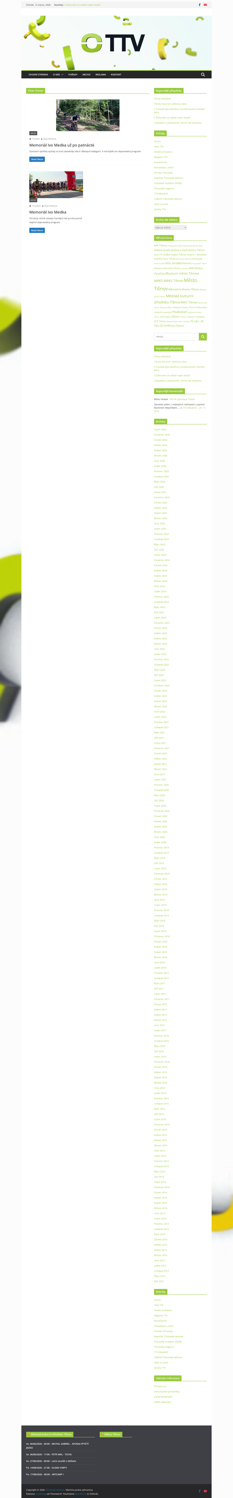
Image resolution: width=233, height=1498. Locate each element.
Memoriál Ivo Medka (47, 212)
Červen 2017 (160, 1004)
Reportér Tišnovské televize (168, 177)
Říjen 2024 (159, 544)
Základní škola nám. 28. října (178, 321)
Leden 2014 (160, 1218)
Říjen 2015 (159, 1108)
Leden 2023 (160, 654)
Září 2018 (159, 925)
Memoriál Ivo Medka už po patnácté (61, 145)
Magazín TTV (161, 157)
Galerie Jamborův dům (193, 245)
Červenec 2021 (162, 748)
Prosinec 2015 (161, 1098)
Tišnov (175, 316)
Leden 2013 (160, 1265)
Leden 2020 (160, 842)
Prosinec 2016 (161, 1035)
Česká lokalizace (162, 1401)
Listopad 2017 (161, 978)
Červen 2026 (160, 439)
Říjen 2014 (159, 1171)
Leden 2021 (160, 779)
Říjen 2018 (159, 920)
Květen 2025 (160, 507)
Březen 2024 (160, 580)
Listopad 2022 (161, 664)
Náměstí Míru (166, 307)
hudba (166, 254)
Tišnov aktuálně (162, 98)
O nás (56, 74)
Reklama (101, 74)
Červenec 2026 (162, 434)
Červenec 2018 (162, 936)
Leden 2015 (160, 1155)
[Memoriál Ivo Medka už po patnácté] (87, 115)
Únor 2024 (159, 586)
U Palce (183, 317)
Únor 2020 (159, 837)
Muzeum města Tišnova (182, 273)
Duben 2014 (160, 1202)
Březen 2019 (160, 894)
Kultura (158, 268)
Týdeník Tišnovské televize (168, 198)
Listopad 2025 (161, 476)
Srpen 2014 (160, 1181)
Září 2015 (159, 1114)
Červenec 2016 (162, 1061)
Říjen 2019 (159, 857)
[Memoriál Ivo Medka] (56, 184)
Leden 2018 (160, 967)
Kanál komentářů (163, 1396)
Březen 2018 (160, 957)
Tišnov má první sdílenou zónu (170, 103)
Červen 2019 (160, 878)
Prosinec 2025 (161, 471)
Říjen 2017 (159, 983)
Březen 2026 (160, 455)
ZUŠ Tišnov (160, 321)
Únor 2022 (159, 711)
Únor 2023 (159, 648)
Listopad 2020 (161, 790)
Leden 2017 (160, 1030)
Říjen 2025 (159, 481)
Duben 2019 (160, 889)
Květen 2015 (160, 1134)
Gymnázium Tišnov (193, 250)
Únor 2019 (159, 899)
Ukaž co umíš (161, 204)
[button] (61, 74)
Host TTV (158, 146)
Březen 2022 (160, 706)
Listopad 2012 (161, 1270)
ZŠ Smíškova (167, 325)
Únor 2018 (159, 962)
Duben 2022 (160, 701)
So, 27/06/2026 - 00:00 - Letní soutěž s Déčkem (51, 1461)
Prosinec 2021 (161, 722)
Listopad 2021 (161, 727)
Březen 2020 (160, 831)
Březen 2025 (160, 518)
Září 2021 (159, 737)
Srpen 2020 (160, 805)
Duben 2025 (160, 513)
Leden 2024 (160, 591)
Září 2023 (159, 612)
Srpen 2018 (160, 931)
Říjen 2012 (159, 1276)
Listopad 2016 (161, 1040)
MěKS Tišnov (173, 280)
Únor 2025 (159, 523)
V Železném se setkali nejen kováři (82, 4)
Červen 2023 (160, 628)
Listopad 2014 (161, 1166)
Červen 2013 (160, 1239)
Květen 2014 (160, 1197)
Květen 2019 (160, 884)
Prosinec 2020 (161, 784)
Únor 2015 (159, 1150)
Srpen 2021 (160, 742)
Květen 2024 (160, 570)
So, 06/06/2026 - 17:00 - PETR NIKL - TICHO (49, 1454)
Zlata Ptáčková (49, 138)
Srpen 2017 (160, 993)
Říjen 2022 (159, 669)
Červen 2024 (160, 565)
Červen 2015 (160, 1129)
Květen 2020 (160, 821)
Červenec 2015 (162, 1124)
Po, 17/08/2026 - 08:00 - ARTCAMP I (45, 1474)
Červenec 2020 (162, 810)
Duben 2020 (160, 826)
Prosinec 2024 (161, 533)
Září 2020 (159, 800)
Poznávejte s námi (163, 167)
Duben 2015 (160, 1140)
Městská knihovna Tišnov (183, 289)
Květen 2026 (160, 445)
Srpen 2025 (160, 492)
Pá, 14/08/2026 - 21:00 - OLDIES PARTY (46, 1467)
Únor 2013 (159, 1260)
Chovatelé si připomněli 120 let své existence (178, 122)
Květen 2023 (160, 633)
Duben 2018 (160, 952)
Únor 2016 (159, 1087)
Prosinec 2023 (161, 596)
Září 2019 (159, 863)
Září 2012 (159, 1281)
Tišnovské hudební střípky (168, 183)
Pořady (72, 74)
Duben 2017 (160, 1014)
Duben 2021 (160, 763)
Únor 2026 (159, 460)
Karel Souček (159, 263)
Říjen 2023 (159, 607)
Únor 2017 (159, 1025)
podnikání (167, 312)
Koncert (187, 263)
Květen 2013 (160, 1244)
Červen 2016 (160, 1067)
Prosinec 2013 (161, 1223)
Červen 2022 (160, 690)
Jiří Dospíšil (197, 258)
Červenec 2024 (162, 560)
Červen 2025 (160, 502)
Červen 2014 (160, 1192)
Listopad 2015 (161, 1103)
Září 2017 (159, 988)
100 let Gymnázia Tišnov (182, 399)
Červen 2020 (160, 816)
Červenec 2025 (162, 497)
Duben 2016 (160, 1077)
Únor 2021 (159, 774)
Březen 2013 (160, 1255)
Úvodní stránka (38, 74)
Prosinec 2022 (161, 659)
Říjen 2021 (159, 732)
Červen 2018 (160, 941)
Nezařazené (160, 162)
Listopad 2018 (161, 915)
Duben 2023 (160, 638)
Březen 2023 (160, 643)
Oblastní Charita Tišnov (184, 307)
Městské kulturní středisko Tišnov (51, 1434)
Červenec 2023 (162, 622)
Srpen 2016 (160, 1056)
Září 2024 (159, 549)
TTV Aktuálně (161, 193)
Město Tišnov (112, 1434)
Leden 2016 (160, 1093)
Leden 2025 (160, 528)
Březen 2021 (160, 769)
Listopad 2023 (161, 601)
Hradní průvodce (163, 151)
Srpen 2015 (160, 1119)
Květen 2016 (160, 1072)
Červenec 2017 (162, 999)
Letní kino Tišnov (171, 268)
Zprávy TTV (160, 209)
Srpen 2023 (160, 617)
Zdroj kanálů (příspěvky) (166, 1391)
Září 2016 (159, 1051)
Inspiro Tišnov (178, 254)
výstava (200, 316)
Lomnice (184, 268)
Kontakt (116, 74)
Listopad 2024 (161, 539)
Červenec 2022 (162, 685)
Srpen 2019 (160, 868)
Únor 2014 (159, 1213)
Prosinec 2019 (161, 847)
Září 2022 (159, 675)
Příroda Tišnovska (163, 172)
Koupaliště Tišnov (199, 263)
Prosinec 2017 (161, 972)
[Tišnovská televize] (116, 18)
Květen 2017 (160, 1009)
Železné (179, 325)
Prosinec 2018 (161, 910)
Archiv (86, 74)
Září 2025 (159, 486)
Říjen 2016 (159, 1046)
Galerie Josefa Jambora (167, 250)
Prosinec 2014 (161, 1161)
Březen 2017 (160, 1019)
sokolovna (192, 312)
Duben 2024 (160, 575)
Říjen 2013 (159, 1234)
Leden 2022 (160, 716)
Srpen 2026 (160, 429)
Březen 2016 (160, 1082)
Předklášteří (179, 312)
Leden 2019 (160, 904)
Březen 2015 (160, 1145)
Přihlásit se (160, 1386)
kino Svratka (173, 263)
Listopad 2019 (161, 852)
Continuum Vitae (175, 245)
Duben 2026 (160, 450)
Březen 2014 (160, 1208)
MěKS (158, 280)
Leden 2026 (160, 466)
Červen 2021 (160, 753)
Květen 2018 (160, 946)
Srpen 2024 (160, 554)
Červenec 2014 (162, 1187)
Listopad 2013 (161, 1229)
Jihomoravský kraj (184, 259)
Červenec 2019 (162, 873)
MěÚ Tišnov (189, 302)
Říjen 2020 (159, 795)
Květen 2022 (160, 695)
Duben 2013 (160, 1249)
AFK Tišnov (160, 245)
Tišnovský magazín (164, 188)
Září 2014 (159, 1176)
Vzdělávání (191, 317)
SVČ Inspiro (165, 316)
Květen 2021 (160, 758)
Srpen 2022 (160, 680)
